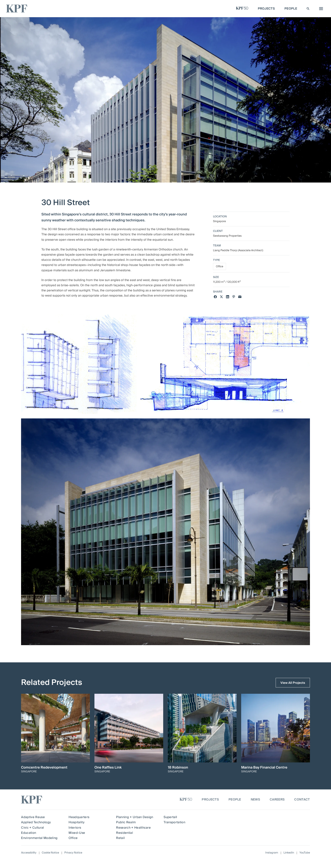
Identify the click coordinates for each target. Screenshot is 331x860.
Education (28, 833)
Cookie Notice (50, 852)
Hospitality (76, 822)
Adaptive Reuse (33, 817)
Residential (124, 833)
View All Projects (292, 683)
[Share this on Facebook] (215, 296)
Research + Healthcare (133, 827)
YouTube (304, 853)
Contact (302, 799)
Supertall (170, 817)
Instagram (271, 853)
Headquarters (79, 817)
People (235, 799)
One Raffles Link (108, 767)
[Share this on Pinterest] (233, 296)
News (255, 799)
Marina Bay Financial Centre (264, 767)
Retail (120, 838)
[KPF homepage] (16, 8)
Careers (277, 799)
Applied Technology (36, 822)
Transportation (174, 822)
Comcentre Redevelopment (44, 767)
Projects (210, 799)
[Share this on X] (221, 296)
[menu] (320, 8)
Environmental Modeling (39, 838)
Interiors (75, 827)
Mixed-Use (77, 833)
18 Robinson (178, 767)
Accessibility (28, 852)
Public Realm (126, 822)
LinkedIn (288, 853)
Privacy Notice (73, 852)
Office (219, 266)
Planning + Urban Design (134, 817)
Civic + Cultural (32, 827)
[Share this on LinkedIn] (227, 296)
